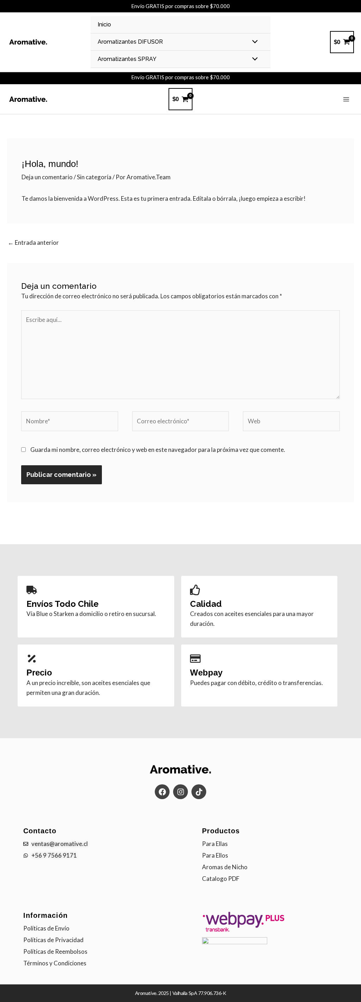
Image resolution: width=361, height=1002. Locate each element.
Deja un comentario (47, 177)
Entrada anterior (33, 242)
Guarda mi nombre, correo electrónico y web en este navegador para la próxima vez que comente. (157, 449)
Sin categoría (94, 177)
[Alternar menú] (253, 42)
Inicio (104, 24)
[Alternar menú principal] (346, 99)
